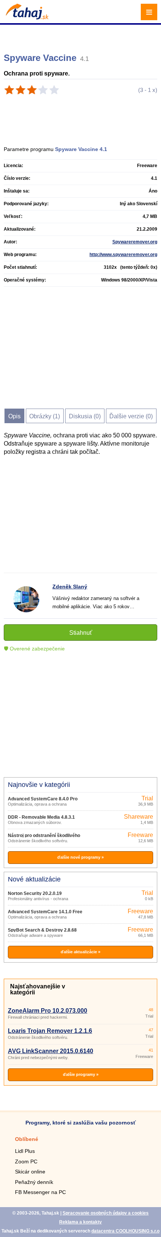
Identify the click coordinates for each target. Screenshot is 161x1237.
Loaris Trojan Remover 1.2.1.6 (50, 1031)
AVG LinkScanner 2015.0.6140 (50, 1051)
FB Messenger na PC (40, 1192)
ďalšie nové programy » (80, 857)
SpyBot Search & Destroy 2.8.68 (42, 930)
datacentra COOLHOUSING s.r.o (125, 1231)
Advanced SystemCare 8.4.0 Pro (43, 798)
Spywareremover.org (134, 241)
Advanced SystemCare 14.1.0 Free (45, 911)
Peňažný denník (34, 1182)
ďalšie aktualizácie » (80, 952)
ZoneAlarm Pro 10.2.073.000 (47, 1010)
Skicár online (30, 1172)
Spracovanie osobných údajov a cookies (106, 1213)
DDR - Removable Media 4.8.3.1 (41, 817)
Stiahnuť (80, 633)
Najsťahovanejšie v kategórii (37, 989)
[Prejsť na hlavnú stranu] (26, 17)
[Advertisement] (81, 35)
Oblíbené (26, 1139)
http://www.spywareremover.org (123, 254)
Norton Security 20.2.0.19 (35, 893)
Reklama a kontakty (80, 1222)
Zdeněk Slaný (69, 587)
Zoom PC (26, 1161)
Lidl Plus (25, 1151)
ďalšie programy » (80, 1074)
